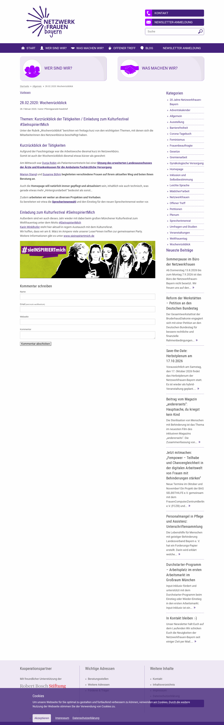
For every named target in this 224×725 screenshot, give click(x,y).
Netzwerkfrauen (179, 197)
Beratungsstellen (98, 678)
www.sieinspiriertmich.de (79, 235)
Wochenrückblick (180, 244)
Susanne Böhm (52, 174)
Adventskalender (180, 110)
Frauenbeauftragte (181, 145)
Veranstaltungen (180, 232)
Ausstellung (177, 122)
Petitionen (176, 209)
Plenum (174, 214)
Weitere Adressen (99, 684)
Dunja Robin (49, 163)
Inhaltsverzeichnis (164, 684)
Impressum (62, 718)
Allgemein (176, 116)
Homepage (176, 169)
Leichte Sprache (179, 185)
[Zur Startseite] (50, 21)
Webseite (24, 316)
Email (32, 304)
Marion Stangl (28, 174)
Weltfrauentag (178, 238)
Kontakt (157, 678)
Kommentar (25, 329)
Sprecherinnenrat (180, 220)
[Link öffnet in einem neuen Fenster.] (43, 686)
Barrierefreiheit (179, 127)
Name (23, 292)
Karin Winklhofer (30, 227)
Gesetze (175, 151)
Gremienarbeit (178, 157)
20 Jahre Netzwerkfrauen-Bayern (185, 102)
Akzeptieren (41, 718)
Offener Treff (177, 203)
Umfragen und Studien (183, 226)
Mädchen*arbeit (179, 191)
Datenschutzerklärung (86, 718)
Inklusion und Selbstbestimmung (181, 177)
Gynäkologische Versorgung (187, 163)
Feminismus (177, 139)
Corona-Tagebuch (180, 133)
